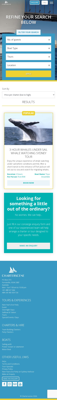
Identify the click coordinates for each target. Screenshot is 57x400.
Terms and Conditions (11, 364)
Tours (4, 315)
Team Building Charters (11, 329)
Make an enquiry (28, 245)
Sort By (5, 88)
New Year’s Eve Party (10, 305)
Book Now (28, 183)
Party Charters (7, 332)
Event (4, 307)
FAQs (4, 361)
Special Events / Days (10, 317)
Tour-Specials (7, 366)
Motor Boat (6, 349)
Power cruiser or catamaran (13, 347)
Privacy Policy (7, 369)
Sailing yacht (6, 344)
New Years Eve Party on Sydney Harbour (18, 371)
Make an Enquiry (8, 374)
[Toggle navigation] (51, 2)
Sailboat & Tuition (9, 312)
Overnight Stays (8, 310)
